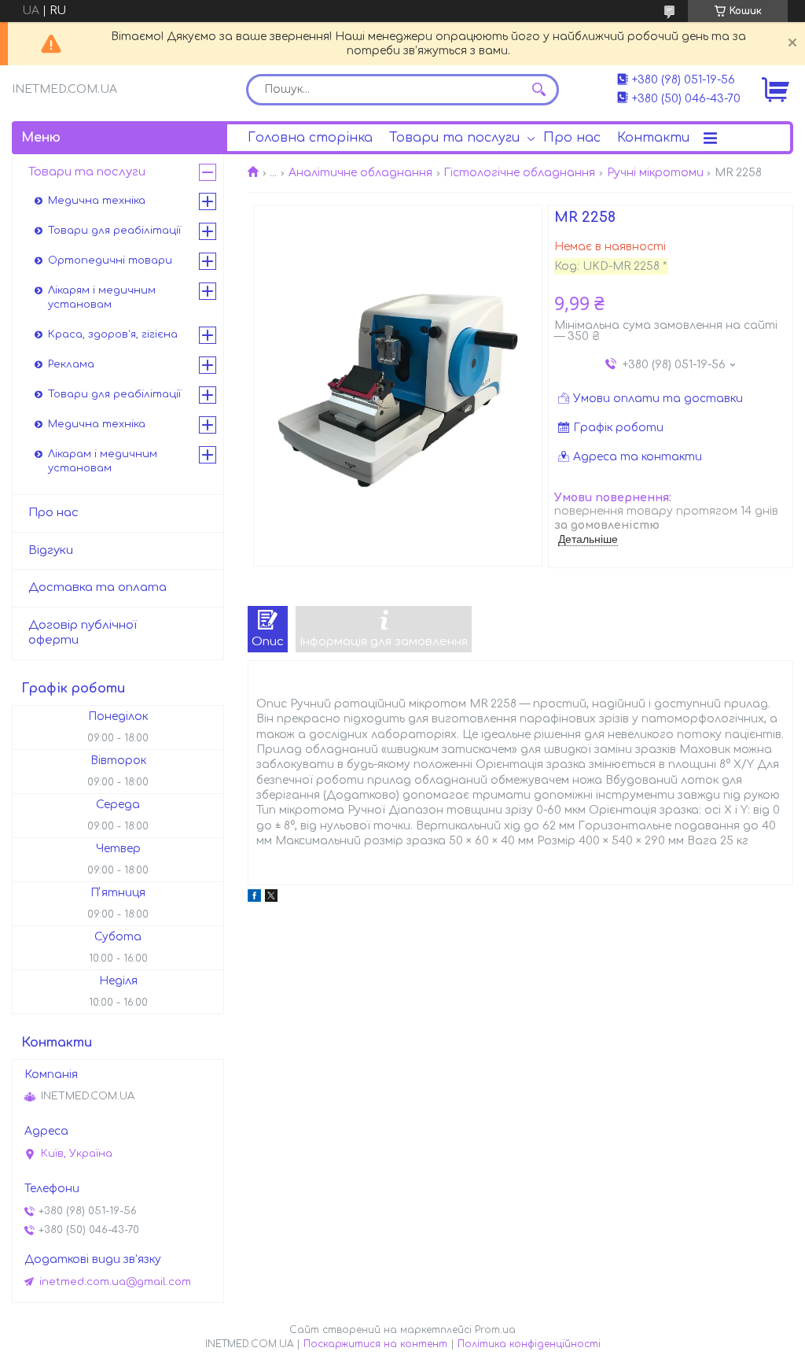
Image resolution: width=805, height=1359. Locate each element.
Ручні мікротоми (655, 173)
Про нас (572, 138)
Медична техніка (96, 200)
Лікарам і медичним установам (102, 461)
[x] (271, 898)
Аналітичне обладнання (360, 173)
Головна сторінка (310, 138)
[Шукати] (539, 89)
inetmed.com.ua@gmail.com (115, 1281)
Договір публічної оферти (82, 633)
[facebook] (254, 898)
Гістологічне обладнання (519, 173)
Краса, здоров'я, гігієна (113, 334)
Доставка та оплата (97, 587)
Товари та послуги (454, 138)
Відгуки (50, 550)
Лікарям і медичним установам (102, 297)
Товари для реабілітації (114, 230)
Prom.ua (495, 1329)
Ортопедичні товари (110, 260)
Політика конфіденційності (529, 1344)
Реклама (71, 364)
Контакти (653, 138)
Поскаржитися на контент (375, 1344)
